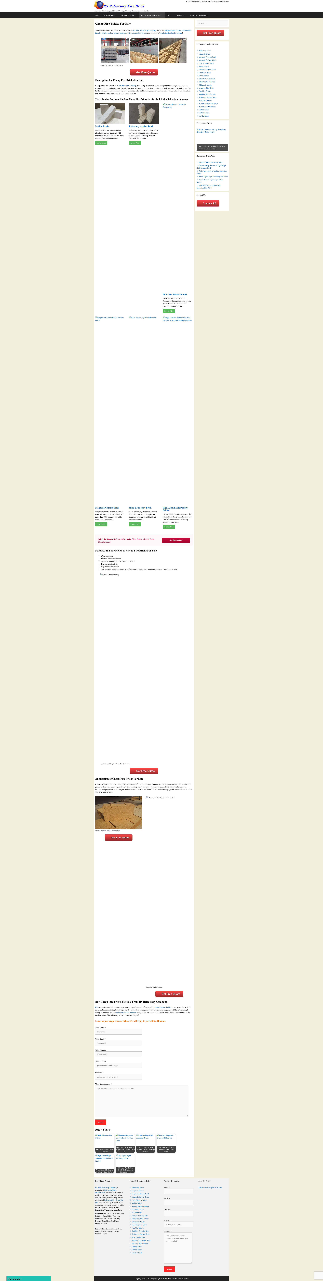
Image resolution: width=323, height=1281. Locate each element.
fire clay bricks (101, 33)
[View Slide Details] (212, 139)
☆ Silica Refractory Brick (206, 78)
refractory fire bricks (163, 1007)
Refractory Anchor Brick (141, 126)
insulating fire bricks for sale (171, 33)
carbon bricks (113, 33)
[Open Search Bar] (226, 15)
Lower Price (101, 143)
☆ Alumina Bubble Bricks (206, 106)
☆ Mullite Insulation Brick (206, 69)
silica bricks (186, 30)
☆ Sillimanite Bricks (204, 85)
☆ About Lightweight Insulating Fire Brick (212, 176)
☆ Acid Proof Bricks (204, 100)
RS (96, 1007)
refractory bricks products (126, 1012)
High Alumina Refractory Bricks (175, 509)
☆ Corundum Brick (204, 72)
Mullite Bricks (102, 126)
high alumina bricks (173, 30)
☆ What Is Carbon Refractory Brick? (210, 162)
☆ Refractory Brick (204, 51)
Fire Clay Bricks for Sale (175, 294)
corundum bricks (140, 33)
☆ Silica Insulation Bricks (206, 82)
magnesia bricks (126, 33)
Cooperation (180, 15)
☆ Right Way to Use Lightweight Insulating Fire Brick (209, 186)
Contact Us (203, 15)
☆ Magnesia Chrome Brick (206, 57)
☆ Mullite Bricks (203, 66)
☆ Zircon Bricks (203, 75)
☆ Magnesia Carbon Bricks (206, 60)
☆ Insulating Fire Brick (205, 88)
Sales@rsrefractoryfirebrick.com (215, 1)
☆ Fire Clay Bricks (203, 91)
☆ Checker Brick (203, 116)
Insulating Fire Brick (127, 15)
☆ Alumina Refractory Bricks (207, 103)
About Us (193, 15)
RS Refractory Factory (127, 85)
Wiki (168, 15)
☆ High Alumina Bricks (205, 63)
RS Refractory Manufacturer (151, 15)
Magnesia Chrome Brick (107, 507)
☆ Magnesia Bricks (203, 54)
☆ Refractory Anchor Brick (207, 97)
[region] (212, 139)
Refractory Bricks (108, 15)
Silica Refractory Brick (140, 507)
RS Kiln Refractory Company (144, 30)
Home (97, 15)
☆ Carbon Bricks (203, 109)
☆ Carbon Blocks (203, 113)
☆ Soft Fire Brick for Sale (206, 94)
